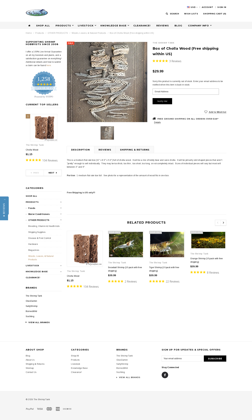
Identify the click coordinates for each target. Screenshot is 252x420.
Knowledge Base (37, 271)
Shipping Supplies (36, 232)
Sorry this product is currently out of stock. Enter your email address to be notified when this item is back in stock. (188, 83)
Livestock (32, 265)
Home (29, 33)
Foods (31, 208)
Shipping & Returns (135, 149)
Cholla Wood (32, 150)
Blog (178, 25)
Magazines (33, 250)
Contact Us (31, 372)
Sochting (30, 316)
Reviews (162, 25)
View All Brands (129, 377)
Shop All (43, 25)
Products (39, 33)
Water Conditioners (39, 214)
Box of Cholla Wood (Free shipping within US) (132, 33)
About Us (30, 360)
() (214, 13)
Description (80, 149)
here (48, 65)
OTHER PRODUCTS (58, 33)
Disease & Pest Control (39, 238)
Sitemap (30, 368)
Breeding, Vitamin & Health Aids (43, 226)
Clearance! (142, 25)
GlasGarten (31, 301)
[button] (4, 210)
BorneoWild (31, 311)
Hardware (33, 244)
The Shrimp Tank (34, 296)
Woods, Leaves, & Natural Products (89, 33)
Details (157, 122)
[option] (107, 82)
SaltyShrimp (32, 306)
